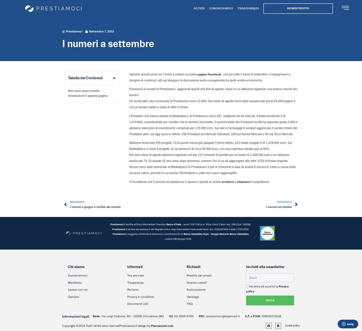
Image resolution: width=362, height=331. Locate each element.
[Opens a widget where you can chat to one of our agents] (347, 324)
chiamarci (244, 182)
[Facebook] (269, 326)
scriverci (228, 182)
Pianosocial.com (162, 326)
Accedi (199, 8)
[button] (114, 78)
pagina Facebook (210, 74)
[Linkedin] (278, 326)
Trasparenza (248, 8)
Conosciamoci (221, 8)
